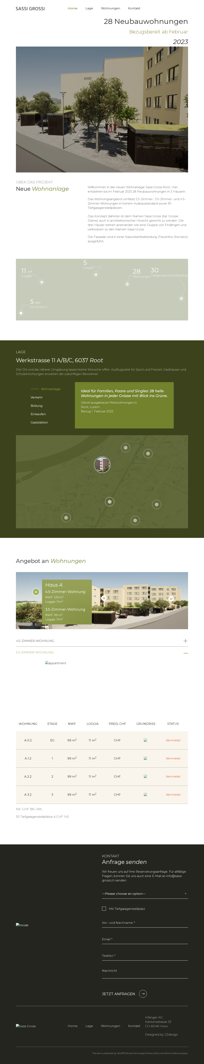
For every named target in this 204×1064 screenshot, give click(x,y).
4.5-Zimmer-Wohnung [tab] (35, 641)
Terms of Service (173, 1053)
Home (72, 8)
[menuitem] (72, 8)
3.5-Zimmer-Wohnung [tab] (35, 652)
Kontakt (134, 8)
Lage (89, 8)
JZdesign (171, 1034)
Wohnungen (110, 8)
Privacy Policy (152, 1053)
